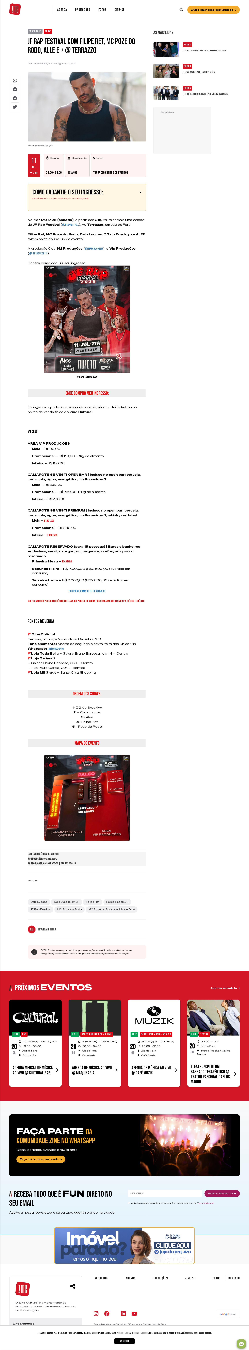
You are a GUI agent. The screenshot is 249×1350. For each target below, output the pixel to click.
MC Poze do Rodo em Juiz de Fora (112, 909)
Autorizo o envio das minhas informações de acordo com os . (172, 1203)
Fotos (102, 10)
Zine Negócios (23, 1323)
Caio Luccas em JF (66, 902)
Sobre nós (102, 1278)
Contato (234, 1278)
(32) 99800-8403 (56, 649)
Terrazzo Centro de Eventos (110, 173)
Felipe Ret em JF (117, 902)
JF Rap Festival (40, 909)
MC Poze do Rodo (69, 909)
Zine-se (120, 10)
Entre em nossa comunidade (212, 9)
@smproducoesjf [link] (94, 248)
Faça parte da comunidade (39, 1159)
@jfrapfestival (70, 225)
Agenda (62, 10)
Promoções (82, 10)
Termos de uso (205, 1203)
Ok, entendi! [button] (124, 1341)
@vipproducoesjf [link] (38, 253)
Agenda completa (224, 988)
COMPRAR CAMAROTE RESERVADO (87, 591)
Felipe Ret (92, 902)
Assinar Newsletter (220, 1193)
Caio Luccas (39, 902)
